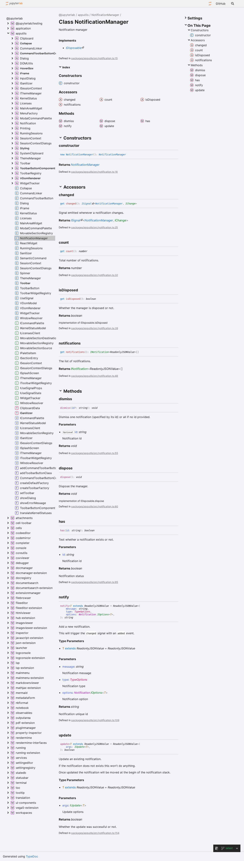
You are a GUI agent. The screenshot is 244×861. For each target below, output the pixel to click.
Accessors (198, 40)
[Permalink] (82, 145)
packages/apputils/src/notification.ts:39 (94, 328)
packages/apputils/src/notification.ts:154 (95, 832)
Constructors (199, 30)
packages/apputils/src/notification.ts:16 (94, 171)
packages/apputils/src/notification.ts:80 (94, 506)
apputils (83, 15)
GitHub (220, 3)
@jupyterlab (14, 3)
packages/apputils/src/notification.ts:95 (94, 582)
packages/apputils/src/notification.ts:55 (94, 453)
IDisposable (74, 48)
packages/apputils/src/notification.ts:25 (94, 227)
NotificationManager (105, 15)
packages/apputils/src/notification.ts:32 (94, 275)
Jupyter (210, 3)
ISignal (87, 203)
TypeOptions (82, 611)
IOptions (103, 614)
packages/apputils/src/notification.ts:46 (94, 375)
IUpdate (79, 746)
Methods (197, 65)
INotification (99, 352)
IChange (130, 203)
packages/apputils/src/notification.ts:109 (95, 720)
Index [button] (66, 67)
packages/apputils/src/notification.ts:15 (94, 58)
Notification (87, 614)
